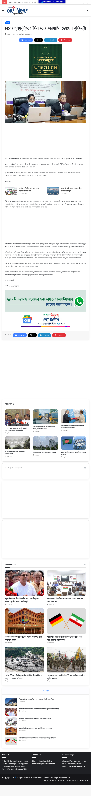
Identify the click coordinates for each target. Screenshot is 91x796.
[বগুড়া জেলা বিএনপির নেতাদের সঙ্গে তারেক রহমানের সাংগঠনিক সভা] (11, 191)
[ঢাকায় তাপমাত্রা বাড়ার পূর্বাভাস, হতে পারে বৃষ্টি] (45, 443)
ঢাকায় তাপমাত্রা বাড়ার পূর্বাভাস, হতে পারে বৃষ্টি (44, 452)
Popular (46, 691)
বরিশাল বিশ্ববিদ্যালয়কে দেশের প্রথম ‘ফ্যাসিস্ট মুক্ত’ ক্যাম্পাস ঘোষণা (36, 728)
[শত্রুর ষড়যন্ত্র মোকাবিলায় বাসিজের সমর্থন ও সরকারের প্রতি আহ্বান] (66, 659)
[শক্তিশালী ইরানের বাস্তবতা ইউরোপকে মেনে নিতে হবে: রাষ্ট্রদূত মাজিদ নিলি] (66, 621)
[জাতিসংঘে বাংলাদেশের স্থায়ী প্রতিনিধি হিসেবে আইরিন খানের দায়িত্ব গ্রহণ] (73, 416)
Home (69, 781)
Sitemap (79, 764)
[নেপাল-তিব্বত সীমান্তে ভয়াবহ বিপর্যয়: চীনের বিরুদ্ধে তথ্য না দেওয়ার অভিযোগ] (24, 659)
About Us (75, 781)
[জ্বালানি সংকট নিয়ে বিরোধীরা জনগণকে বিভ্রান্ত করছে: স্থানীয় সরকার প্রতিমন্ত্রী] (24, 583)
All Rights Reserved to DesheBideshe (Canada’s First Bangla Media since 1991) (44, 778)
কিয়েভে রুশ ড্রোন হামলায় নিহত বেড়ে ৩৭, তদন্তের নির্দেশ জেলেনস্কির (25, 2)
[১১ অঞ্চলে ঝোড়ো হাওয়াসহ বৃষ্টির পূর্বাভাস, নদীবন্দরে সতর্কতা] (17, 442)
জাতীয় (7, 23)
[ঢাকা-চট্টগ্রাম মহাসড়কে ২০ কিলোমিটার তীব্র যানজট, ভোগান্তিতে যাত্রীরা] (45, 416)
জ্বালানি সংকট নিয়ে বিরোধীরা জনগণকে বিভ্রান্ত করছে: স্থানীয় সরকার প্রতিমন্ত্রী (39, 709)
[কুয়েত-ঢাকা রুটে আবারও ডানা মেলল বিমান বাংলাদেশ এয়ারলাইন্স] (53, 191)
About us (65, 761)
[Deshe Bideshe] (17, 10)
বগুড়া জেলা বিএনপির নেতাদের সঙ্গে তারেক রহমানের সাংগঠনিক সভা (35, 718)
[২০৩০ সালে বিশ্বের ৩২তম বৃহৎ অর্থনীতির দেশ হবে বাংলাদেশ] (73, 443)
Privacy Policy (84, 781)
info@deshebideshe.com (76, 766)
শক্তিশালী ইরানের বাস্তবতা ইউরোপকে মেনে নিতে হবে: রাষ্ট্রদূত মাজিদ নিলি (37, 738)
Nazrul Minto (47, 761)
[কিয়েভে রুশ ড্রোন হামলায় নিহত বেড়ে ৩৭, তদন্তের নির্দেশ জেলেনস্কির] (11, 702)
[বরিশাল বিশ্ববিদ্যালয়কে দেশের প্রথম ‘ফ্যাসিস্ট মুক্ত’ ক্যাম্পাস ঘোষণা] (24, 621)
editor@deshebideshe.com (45, 764)
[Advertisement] (45, 141)
